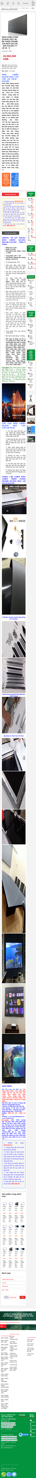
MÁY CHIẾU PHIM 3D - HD (4, 1364)
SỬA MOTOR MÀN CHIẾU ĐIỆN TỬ (31, 343)
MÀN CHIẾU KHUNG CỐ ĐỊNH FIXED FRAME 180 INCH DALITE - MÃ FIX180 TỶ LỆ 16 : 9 (5, 1208)
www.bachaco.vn (7, 1118)
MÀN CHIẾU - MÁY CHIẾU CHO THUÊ (30, 355)
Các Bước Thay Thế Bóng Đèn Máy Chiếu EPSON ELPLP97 (31, 320)
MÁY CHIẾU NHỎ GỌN (4, 1375)
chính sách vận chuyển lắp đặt (30, 1349)
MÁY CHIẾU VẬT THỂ (4, 1341)
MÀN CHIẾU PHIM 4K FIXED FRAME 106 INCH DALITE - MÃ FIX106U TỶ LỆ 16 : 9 (17, 1208)
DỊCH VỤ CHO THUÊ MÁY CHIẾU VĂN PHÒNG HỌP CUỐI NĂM (31, 369)
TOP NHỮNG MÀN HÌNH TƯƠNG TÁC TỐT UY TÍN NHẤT (31, 287)
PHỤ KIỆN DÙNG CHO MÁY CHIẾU (31, 332)
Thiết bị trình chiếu (14, 8)
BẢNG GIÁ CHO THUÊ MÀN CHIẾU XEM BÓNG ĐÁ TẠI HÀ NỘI (31, 380)
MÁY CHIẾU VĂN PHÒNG (5, 1396)
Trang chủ (3, 8)
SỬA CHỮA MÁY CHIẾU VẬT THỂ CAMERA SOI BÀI (31, 293)
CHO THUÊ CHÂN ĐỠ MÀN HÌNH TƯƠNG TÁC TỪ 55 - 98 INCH (31, 363)
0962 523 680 (32, 209)
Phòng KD (31, 194)
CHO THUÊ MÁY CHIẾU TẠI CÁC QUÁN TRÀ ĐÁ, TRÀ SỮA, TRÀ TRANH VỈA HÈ (31, 375)
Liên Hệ (8, 3)
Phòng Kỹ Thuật (31, 248)
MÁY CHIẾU (4, 1338)
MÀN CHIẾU (25, 8)
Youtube (32, 1422)
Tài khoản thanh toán (33, 3)
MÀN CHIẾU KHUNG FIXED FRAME (17, 9)
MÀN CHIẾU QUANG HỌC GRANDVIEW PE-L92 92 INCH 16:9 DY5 (17, 1231)
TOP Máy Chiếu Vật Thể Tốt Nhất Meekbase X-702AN (31, 304)
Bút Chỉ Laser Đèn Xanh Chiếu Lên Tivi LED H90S (31, 282)
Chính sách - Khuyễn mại (13, 1361)
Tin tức (13, 3)
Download (25, 3)
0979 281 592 (32, 201)
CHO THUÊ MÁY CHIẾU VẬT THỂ (13, 1369)
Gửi (23, 1297)
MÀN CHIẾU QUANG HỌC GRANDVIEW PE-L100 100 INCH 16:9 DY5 (22, 1231)
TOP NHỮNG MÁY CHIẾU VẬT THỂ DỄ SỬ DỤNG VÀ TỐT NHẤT (31, 299)
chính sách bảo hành (30, 1344)
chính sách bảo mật (30, 1340)
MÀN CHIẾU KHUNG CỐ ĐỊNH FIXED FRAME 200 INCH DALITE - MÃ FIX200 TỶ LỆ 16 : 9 (22, 1208)
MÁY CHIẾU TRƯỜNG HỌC (4, 1391)
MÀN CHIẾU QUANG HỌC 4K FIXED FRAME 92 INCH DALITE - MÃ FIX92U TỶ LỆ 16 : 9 (11, 1254)
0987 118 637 (32, 224)
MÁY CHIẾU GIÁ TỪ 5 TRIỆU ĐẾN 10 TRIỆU (4, 1406)
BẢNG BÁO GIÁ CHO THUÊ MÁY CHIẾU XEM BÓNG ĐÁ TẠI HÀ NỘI (31, 386)
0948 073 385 (32, 216)
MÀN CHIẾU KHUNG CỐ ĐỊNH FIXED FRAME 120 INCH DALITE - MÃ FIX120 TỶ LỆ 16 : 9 (11, 1208)
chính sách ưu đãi (30, 1354)
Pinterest (32, 1436)
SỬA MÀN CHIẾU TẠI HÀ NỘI (31, 337)
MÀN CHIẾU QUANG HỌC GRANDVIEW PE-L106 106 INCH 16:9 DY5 (22, 1254)
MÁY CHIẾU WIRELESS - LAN (5, 1359)
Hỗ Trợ (18, 3)
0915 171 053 (32, 231)
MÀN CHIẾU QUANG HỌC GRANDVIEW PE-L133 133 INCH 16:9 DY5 (17, 1254)
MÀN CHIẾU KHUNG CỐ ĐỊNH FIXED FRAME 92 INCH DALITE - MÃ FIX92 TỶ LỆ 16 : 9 (5, 1254)
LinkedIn (32, 1432)
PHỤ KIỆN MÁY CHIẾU (4, 1353)
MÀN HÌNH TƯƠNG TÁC (4, 1349)
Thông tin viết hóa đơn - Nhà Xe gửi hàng (13, 1356)
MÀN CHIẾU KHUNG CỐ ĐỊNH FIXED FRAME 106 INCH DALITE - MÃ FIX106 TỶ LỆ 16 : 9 (5, 1231)
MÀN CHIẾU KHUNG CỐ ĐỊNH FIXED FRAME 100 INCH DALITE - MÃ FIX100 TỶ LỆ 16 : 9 (11, 1231)
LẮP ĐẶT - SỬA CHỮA (31, 314)
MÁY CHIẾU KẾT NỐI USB (4, 1370)
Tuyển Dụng (13, 1364)
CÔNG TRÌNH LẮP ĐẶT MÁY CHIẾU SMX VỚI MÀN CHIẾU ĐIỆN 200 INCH (31, 326)
